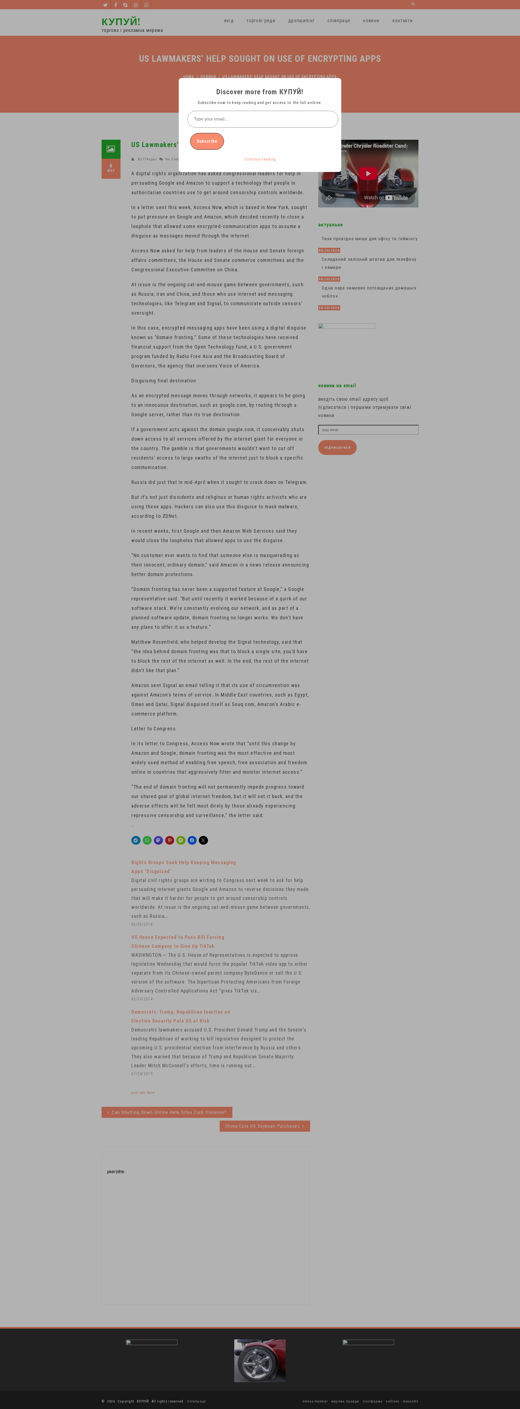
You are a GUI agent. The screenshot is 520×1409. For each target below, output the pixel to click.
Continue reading (260, 159)
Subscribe (207, 141)
